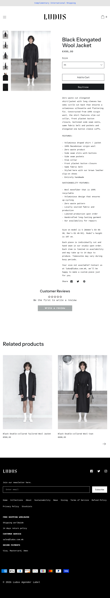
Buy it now (83, 87)
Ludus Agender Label (26, 582)
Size (65, 58)
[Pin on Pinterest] (84, 281)
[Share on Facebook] (71, 281)
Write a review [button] (55, 308)
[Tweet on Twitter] (77, 281)
